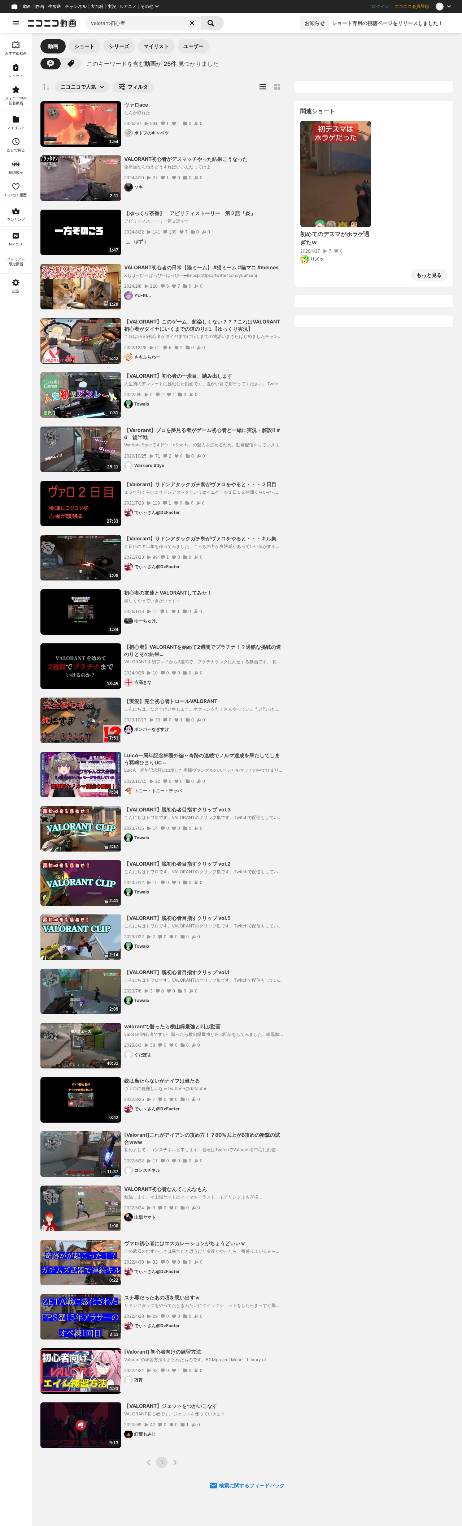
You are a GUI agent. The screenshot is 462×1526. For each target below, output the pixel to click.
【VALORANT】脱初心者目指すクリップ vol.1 (177, 972)
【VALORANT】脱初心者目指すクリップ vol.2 (177, 864)
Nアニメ (128, 6)
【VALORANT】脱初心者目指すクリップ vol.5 (177, 918)
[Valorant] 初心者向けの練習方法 (162, 1352)
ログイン (380, 6)
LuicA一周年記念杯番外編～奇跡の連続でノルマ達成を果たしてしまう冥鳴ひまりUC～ (202, 759)
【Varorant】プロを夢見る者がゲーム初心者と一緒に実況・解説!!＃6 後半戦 (202, 433)
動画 (27, 6)
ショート (84, 46)
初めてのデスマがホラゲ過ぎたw (335, 237)
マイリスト (156, 46)
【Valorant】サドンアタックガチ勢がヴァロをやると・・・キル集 (200, 538)
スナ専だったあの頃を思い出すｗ (162, 1297)
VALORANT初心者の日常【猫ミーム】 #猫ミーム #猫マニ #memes (201, 267)
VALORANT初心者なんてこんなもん (165, 1189)
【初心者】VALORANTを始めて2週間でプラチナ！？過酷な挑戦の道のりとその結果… (202, 650)
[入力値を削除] (192, 23)
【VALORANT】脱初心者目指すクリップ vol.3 (177, 809)
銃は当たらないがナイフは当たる (162, 1080)
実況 (112, 6)
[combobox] (143, 23)
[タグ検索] (71, 63)
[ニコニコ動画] (52, 23)
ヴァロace (136, 105)
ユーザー (193, 46)
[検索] (212, 23)
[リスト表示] (263, 87)
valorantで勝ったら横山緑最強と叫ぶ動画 (172, 1026)
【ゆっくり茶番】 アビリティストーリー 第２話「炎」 (190, 213)
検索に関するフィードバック (252, 1485)
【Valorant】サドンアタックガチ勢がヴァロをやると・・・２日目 (200, 484)
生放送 (54, 6)
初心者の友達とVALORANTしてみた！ (168, 593)
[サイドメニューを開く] (16, 23)
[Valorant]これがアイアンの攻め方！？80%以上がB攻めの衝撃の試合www (202, 1138)
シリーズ (119, 46)
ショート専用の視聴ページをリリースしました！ (387, 23)
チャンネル (76, 6)
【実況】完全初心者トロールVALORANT (170, 701)
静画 (39, 6)
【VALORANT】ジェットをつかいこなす (170, 1406)
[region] (16, 779)
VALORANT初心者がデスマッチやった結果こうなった (186, 159)
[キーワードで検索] (50, 63)
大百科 (97, 6)
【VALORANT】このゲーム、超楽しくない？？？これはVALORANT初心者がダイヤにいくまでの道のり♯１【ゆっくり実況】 (202, 325)
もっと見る (429, 275)
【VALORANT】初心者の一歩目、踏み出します (178, 376)
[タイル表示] (277, 87)
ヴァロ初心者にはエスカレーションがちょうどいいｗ (184, 1243)
